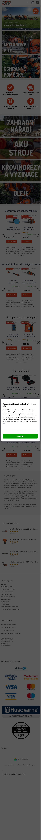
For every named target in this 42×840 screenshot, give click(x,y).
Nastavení (20, 431)
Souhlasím (20, 436)
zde (4, 424)
